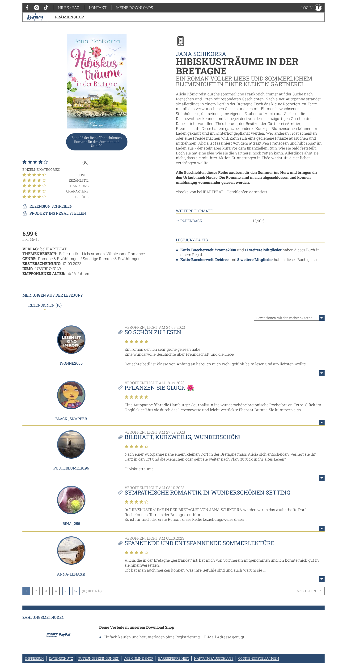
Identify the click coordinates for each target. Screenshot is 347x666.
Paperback (191, 220)
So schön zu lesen (153, 332)
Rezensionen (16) (45, 305)
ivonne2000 (225, 249)
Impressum (34, 658)
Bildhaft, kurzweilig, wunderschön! (183, 437)
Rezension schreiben (51, 206)
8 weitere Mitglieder (255, 259)
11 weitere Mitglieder (263, 249)
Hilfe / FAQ (68, 7)
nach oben (306, 591)
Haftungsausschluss (213, 658)
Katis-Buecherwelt (197, 249)
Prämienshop (69, 16)
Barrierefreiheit (173, 658)
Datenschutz (61, 658)
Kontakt (97, 7)
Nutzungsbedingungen (98, 658)
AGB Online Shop (138, 658)
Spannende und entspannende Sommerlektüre (199, 543)
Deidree (222, 259)
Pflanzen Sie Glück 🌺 (159, 387)
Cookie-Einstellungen (258, 658)
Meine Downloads (134, 7)
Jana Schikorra (201, 54)
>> (75, 591)
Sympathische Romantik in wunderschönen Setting (207, 492)
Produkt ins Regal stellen (58, 213)
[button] (312, 7)
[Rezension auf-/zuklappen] (322, 373)
